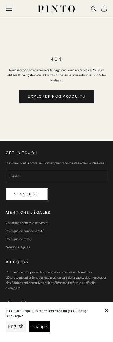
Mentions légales (18, 247)
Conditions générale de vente (27, 223)
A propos (17, 262)
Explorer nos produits (56, 96)
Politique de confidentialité (25, 231)
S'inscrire (26, 194)
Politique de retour (19, 239)
